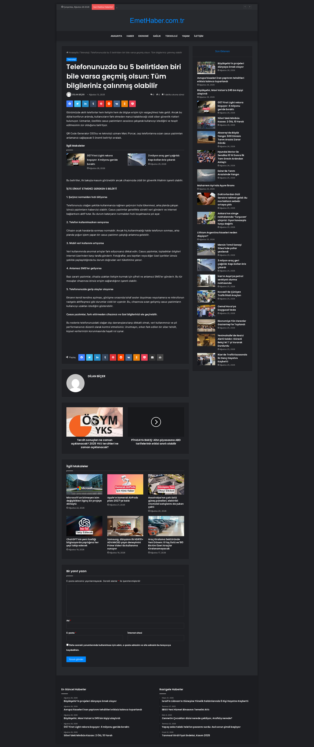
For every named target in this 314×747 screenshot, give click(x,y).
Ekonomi (143, 36)
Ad (68, 620)
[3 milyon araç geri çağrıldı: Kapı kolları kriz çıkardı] (137, 159)
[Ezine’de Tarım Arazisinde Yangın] (206, 175)
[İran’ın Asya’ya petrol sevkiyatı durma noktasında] (206, 281)
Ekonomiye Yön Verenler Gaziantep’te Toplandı (232, 322)
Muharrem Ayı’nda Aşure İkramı (216, 185)
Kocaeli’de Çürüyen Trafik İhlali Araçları (229, 293)
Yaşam (186, 36)
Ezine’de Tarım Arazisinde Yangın (228, 172)
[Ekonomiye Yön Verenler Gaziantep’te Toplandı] (206, 325)
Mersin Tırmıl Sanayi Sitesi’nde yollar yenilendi (230, 248)
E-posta (71, 632)
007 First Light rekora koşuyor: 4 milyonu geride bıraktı (102, 160)
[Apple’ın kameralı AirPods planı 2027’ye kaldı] (125, 484)
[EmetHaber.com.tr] (157, 21)
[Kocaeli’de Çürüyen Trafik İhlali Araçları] (206, 296)
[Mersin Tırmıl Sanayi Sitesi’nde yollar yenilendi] (206, 249)
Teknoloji (171, 36)
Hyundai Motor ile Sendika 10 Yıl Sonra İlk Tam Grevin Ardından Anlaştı (231, 157)
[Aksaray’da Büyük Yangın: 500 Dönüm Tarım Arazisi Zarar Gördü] (206, 137)
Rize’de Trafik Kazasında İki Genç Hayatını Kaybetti (232, 358)
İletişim (198, 36)
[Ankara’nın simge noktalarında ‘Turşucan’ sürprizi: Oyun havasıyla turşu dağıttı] (206, 218)
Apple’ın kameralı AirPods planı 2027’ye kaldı (122, 499)
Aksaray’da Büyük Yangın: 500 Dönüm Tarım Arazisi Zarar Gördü (229, 138)
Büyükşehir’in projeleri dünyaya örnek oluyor (231, 65)
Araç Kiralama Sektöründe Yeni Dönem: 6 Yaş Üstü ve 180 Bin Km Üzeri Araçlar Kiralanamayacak (165, 544)
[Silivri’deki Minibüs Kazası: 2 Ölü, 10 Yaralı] (206, 123)
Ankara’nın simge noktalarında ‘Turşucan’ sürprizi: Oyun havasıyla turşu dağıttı (232, 218)
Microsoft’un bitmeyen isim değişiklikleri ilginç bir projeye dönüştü (84, 500)
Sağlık (157, 36)
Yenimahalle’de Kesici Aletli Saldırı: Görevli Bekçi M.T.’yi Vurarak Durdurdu (231, 340)
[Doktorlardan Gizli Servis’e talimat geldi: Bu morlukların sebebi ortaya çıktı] (206, 199)
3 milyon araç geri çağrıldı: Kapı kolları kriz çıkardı (232, 264)
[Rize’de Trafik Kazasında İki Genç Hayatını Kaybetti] (206, 359)
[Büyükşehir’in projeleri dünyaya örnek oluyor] (206, 68)
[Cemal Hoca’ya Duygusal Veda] (206, 311)
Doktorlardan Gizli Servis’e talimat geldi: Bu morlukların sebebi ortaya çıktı (232, 199)
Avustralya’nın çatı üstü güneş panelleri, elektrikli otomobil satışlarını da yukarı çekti (166, 502)
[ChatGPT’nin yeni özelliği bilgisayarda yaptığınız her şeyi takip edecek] (84, 526)
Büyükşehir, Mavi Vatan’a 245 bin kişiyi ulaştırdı (140, 7)
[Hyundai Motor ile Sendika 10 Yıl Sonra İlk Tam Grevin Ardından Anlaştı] (206, 156)
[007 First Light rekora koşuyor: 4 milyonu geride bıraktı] (76, 159)
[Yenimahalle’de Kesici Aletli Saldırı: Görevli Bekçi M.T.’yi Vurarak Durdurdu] (206, 340)
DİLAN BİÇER (78, 94)
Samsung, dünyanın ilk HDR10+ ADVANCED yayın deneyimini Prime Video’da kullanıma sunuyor (125, 544)
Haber (130, 36)
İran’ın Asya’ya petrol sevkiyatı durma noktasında (230, 280)
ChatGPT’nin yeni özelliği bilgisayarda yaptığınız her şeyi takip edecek (82, 542)
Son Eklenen (222, 51)
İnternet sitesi (135, 632)
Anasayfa (116, 36)
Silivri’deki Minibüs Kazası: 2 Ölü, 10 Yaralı (231, 120)
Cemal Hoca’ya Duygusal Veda (227, 308)
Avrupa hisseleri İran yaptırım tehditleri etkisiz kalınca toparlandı (220, 79)
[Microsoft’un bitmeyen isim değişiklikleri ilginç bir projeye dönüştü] (84, 484)
